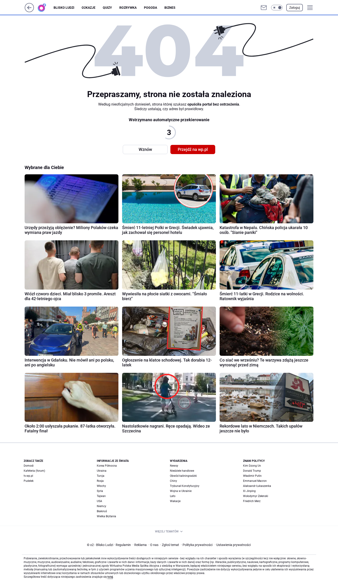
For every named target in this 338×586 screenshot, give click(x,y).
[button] (277, 7)
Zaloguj (294, 7)
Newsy (174, 465)
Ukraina (101, 470)
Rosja (100, 481)
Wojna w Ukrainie (181, 491)
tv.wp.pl (28, 475)
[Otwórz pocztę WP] (263, 7)
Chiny (173, 481)
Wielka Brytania (106, 516)
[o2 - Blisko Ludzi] (45, 7)
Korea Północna (107, 465)
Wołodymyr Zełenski (255, 496)
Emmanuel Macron (255, 481)
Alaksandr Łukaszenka (257, 486)
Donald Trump (252, 470)
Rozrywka (128, 7)
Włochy (101, 486)
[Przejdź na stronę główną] (29, 11)
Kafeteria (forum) (34, 470)
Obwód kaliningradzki (183, 475)
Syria (100, 491)
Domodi (29, 465)
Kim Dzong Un (252, 465)
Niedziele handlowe (182, 470)
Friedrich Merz (252, 501)
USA (99, 501)
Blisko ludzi (64, 7)
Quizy (107, 7)
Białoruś (102, 511)
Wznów (145, 149)
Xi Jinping (249, 491)
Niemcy (101, 506)
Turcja (100, 475)
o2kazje (88, 7)
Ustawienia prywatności (233, 545)
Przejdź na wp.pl (193, 149)
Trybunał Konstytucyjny (184, 486)
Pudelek (29, 481)
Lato (172, 496)
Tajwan (101, 496)
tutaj (110, 576)
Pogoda (150, 7)
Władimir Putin (252, 475)
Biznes (169, 7)
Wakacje (175, 501)
